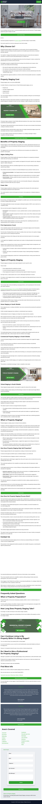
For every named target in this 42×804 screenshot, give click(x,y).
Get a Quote (20, 21)
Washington (23, 735)
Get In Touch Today (21, 34)
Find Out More (21, 281)
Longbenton (4, 741)
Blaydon (23, 742)
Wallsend (21, 675)
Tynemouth (3, 675)
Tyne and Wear (24, 737)
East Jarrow (7, 675)
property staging (18, 40)
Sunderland (23, 732)
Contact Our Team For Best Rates (21, 138)
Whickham (23, 739)
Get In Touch (21, 789)
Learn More (21, 196)
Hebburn (17, 675)
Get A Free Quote (21, 724)
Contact (38, 1)
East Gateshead (5, 743)
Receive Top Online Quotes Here (21, 678)
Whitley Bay (12, 675)
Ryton (22, 744)
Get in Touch (21, 394)
